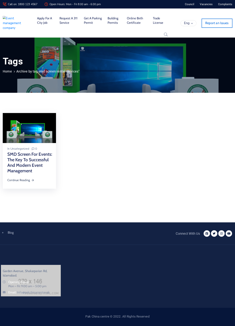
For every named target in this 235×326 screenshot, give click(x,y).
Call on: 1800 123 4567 (22, 4)
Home (7, 71)
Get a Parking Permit (93, 20)
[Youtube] (229, 233)
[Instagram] (221, 233)
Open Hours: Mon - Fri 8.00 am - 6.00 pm (75, 4)
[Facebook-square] (207, 233)
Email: (29, 292)
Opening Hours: (18, 282)
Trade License (158, 20)
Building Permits (113, 20)
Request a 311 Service (68, 20)
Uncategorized (19, 149)
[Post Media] (29, 128)
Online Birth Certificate (135, 20)
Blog (11, 232)
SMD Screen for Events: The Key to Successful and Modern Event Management (29, 162)
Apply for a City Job (44, 20)
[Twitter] (214, 233)
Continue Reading (18, 180)
